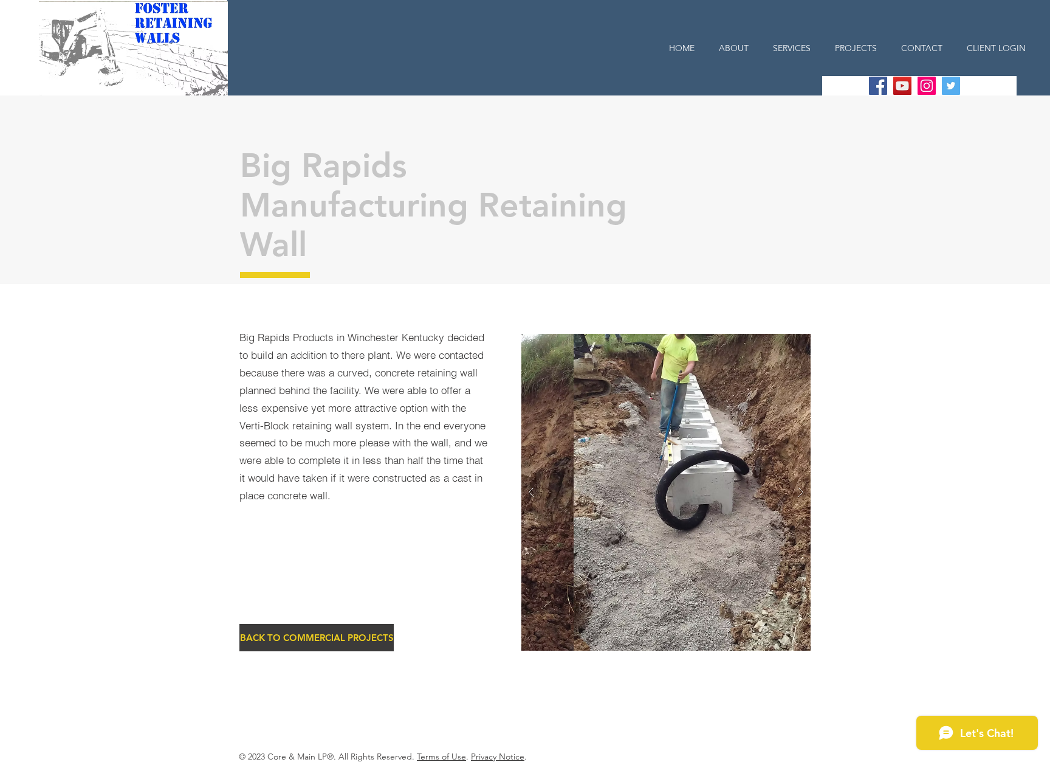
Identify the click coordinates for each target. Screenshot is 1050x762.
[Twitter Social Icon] (951, 86)
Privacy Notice (497, 756)
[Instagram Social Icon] (927, 86)
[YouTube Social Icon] (902, 86)
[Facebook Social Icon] (878, 86)
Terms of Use (441, 756)
